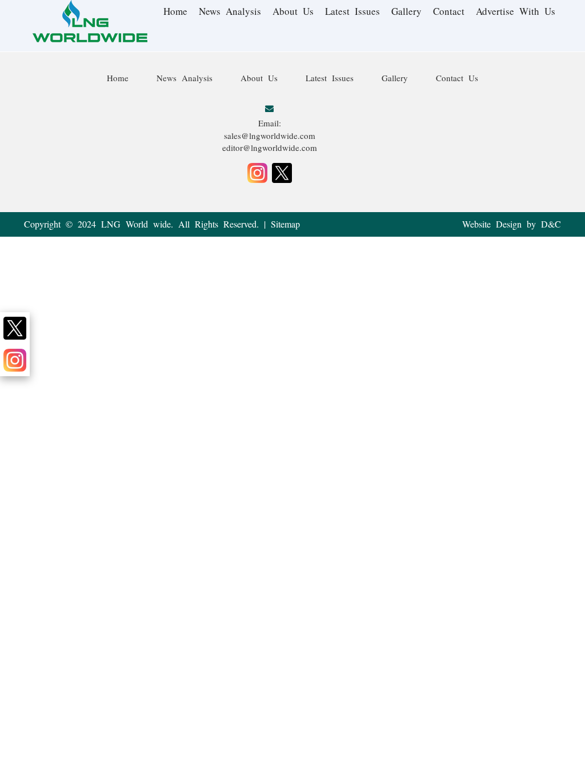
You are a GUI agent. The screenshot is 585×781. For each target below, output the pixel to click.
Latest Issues (352, 11)
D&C (551, 224)
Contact (448, 11)
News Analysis (230, 11)
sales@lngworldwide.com (269, 135)
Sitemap (285, 224)
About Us (293, 11)
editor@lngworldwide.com (269, 147)
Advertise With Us (515, 11)
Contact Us (457, 77)
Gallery (406, 11)
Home (175, 11)
